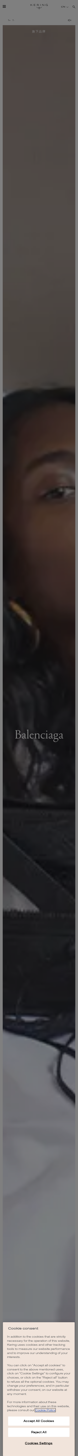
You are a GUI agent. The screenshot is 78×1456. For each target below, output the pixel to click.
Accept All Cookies (39, 1421)
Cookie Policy (45, 1410)
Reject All (39, 1432)
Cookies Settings (39, 1443)
